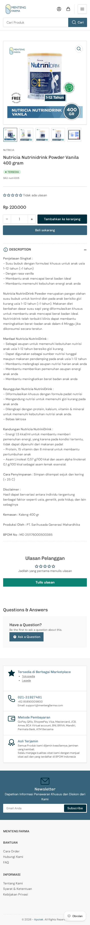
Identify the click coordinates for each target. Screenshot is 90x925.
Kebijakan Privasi (15, 894)
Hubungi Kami (13, 857)
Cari (81, 22)
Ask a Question (28, 637)
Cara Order (11, 851)
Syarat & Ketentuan (17, 889)
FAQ (6, 862)
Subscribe (75, 808)
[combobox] (45, 22)
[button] (12, 195)
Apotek (38, 919)
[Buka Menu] (82, 9)
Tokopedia (28, 676)
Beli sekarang (45, 230)
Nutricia (8, 150)
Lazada (26, 680)
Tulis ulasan (45, 582)
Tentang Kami (13, 883)
